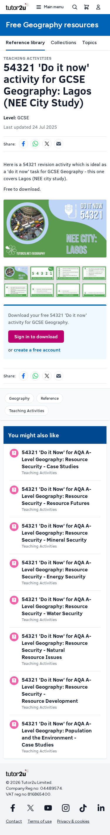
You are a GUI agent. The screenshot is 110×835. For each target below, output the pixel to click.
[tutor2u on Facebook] (13, 808)
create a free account (37, 350)
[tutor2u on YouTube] (48, 808)
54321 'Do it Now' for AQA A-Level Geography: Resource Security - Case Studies (56, 459)
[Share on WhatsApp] (35, 143)
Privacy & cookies (73, 821)
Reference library (25, 42)
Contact (14, 821)
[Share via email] (58, 143)
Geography (19, 398)
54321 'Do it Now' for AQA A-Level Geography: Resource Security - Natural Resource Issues (56, 646)
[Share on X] (47, 143)
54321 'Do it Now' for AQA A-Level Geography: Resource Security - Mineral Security (56, 532)
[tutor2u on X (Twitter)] (30, 808)
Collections (63, 42)
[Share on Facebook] (23, 143)
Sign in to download (36, 336)
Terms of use (40, 821)
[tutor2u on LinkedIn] (101, 808)
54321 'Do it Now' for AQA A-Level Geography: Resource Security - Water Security (56, 606)
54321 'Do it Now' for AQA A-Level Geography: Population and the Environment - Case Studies (57, 734)
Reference (50, 398)
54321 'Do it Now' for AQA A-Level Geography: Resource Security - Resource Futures (56, 495)
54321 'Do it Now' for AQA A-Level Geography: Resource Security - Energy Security (56, 569)
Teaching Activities (26, 410)
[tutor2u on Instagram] (66, 808)
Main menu (54, 6)
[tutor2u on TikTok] (83, 808)
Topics (89, 42)
